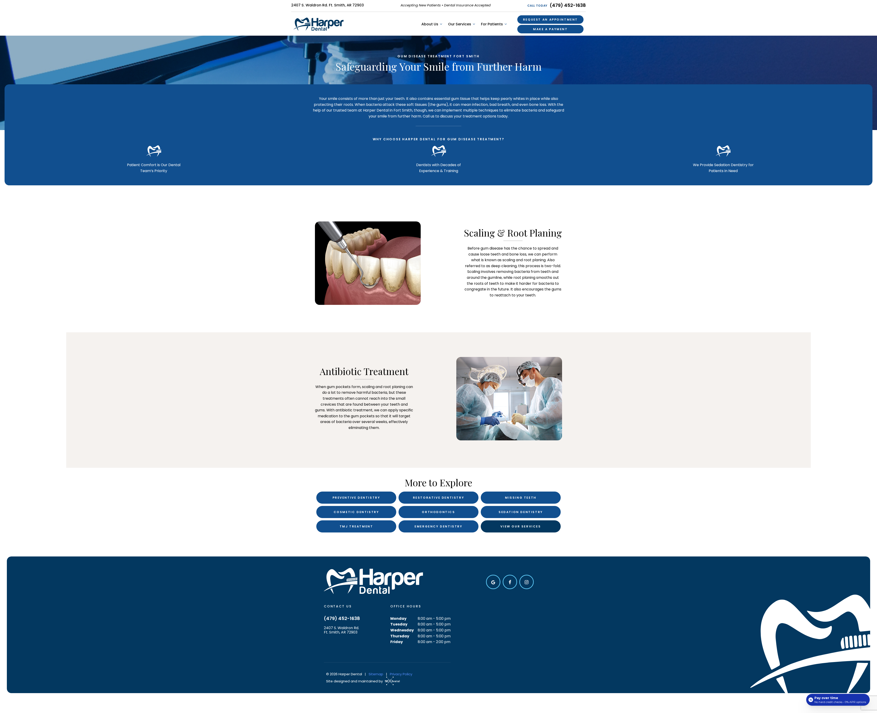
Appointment (550, 19)
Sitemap (376, 674)
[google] (493, 582)
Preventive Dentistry (356, 497)
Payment (550, 29)
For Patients (492, 24)
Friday (396, 641)
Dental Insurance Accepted (467, 5)
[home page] (318, 24)
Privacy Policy (401, 674)
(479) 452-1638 (556, 5)
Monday (398, 618)
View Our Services (520, 526)
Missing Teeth (520, 497)
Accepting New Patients (421, 5)
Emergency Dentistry (438, 526)
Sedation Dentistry (521, 512)
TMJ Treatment (356, 526)
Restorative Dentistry (438, 497)
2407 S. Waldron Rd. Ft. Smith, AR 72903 (327, 5)
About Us (429, 24)
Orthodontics (438, 512)
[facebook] (510, 582)
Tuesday (398, 624)
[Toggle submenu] (440, 24)
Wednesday (402, 630)
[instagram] (526, 582)
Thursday (399, 636)
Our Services (459, 24)
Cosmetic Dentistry (356, 512)
